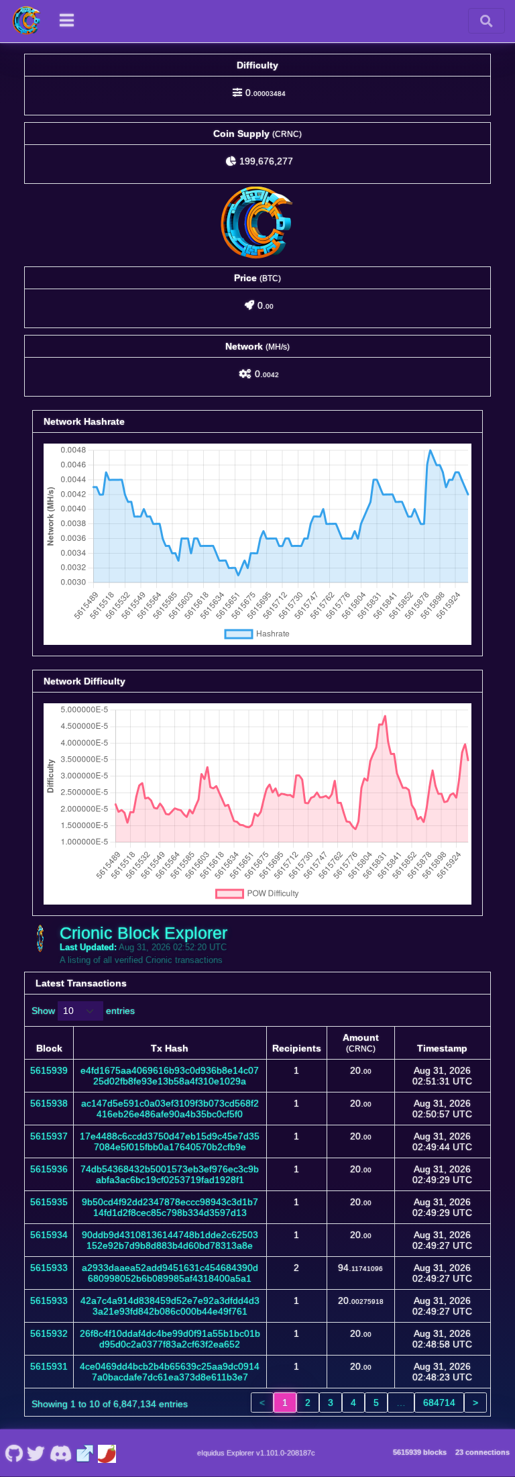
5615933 (49, 1267)
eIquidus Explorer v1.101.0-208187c (256, 1453)
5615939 (49, 1070)
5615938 (49, 1103)
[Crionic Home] (27, 21)
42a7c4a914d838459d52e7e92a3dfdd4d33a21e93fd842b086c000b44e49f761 (170, 1306)
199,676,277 (266, 161)
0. (265, 92)
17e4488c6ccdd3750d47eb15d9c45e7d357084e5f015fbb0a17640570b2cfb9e (170, 1141)
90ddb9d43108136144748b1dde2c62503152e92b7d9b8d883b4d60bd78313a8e (170, 1240)
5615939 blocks (420, 1452)
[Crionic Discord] (60, 1452)
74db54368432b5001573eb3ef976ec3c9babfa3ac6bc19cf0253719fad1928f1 (169, 1174)
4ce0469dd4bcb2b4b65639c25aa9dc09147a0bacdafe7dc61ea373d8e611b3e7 (170, 1371)
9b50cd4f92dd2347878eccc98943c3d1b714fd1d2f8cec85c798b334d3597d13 (170, 1207)
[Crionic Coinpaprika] (107, 1452)
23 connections (482, 1452)
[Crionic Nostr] (36, 1452)
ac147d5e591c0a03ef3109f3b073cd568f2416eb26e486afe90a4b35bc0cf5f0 (170, 1108)
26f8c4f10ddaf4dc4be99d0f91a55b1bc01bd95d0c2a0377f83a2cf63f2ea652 (170, 1338)
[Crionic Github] (13, 1452)
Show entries (83, 1010)
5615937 (49, 1136)
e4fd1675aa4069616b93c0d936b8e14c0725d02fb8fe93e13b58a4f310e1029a (169, 1075)
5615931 (49, 1366)
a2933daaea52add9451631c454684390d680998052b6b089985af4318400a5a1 (170, 1273)
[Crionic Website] (85, 1452)
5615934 (49, 1234)
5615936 (49, 1169)
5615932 (49, 1333)
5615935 (49, 1201)
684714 (439, 1402)
